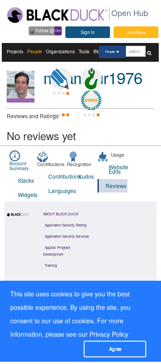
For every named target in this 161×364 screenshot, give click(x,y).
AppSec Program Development (57, 251)
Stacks (26, 180)
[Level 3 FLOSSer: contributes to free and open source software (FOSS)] (61, 100)
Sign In (88, 32)
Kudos (86, 176)
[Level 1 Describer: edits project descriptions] (61, 79)
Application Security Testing (65, 225)
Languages (58, 190)
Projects (15, 51)
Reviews (116, 185)
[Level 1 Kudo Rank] (91, 100)
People (34, 51)
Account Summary (19, 165)
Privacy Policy (108, 334)
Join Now (136, 32)
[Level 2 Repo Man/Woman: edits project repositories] (91, 79)
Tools (84, 51)
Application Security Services (67, 236)
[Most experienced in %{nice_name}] (20, 100)
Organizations (60, 51)
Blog (98, 51)
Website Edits (118, 169)
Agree (115, 349)
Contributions (58, 176)
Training (51, 265)
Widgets (27, 194)
